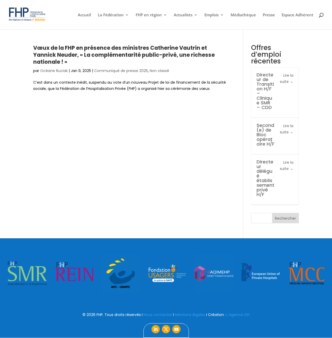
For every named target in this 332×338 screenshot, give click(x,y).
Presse (269, 15)
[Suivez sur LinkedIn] (155, 329)
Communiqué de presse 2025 (121, 70)
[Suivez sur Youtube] (176, 329)
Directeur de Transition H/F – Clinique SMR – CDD (265, 91)
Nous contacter (158, 314)
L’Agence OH (238, 314)
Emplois (211, 15)
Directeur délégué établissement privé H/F (265, 178)
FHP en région (149, 15)
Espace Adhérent (297, 15)
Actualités (183, 15)
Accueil (84, 15)
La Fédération (111, 15)
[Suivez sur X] (166, 329)
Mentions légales (190, 314)
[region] (166, 273)
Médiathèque (243, 15)
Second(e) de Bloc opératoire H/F (265, 134)
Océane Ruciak (54, 70)
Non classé (159, 70)
